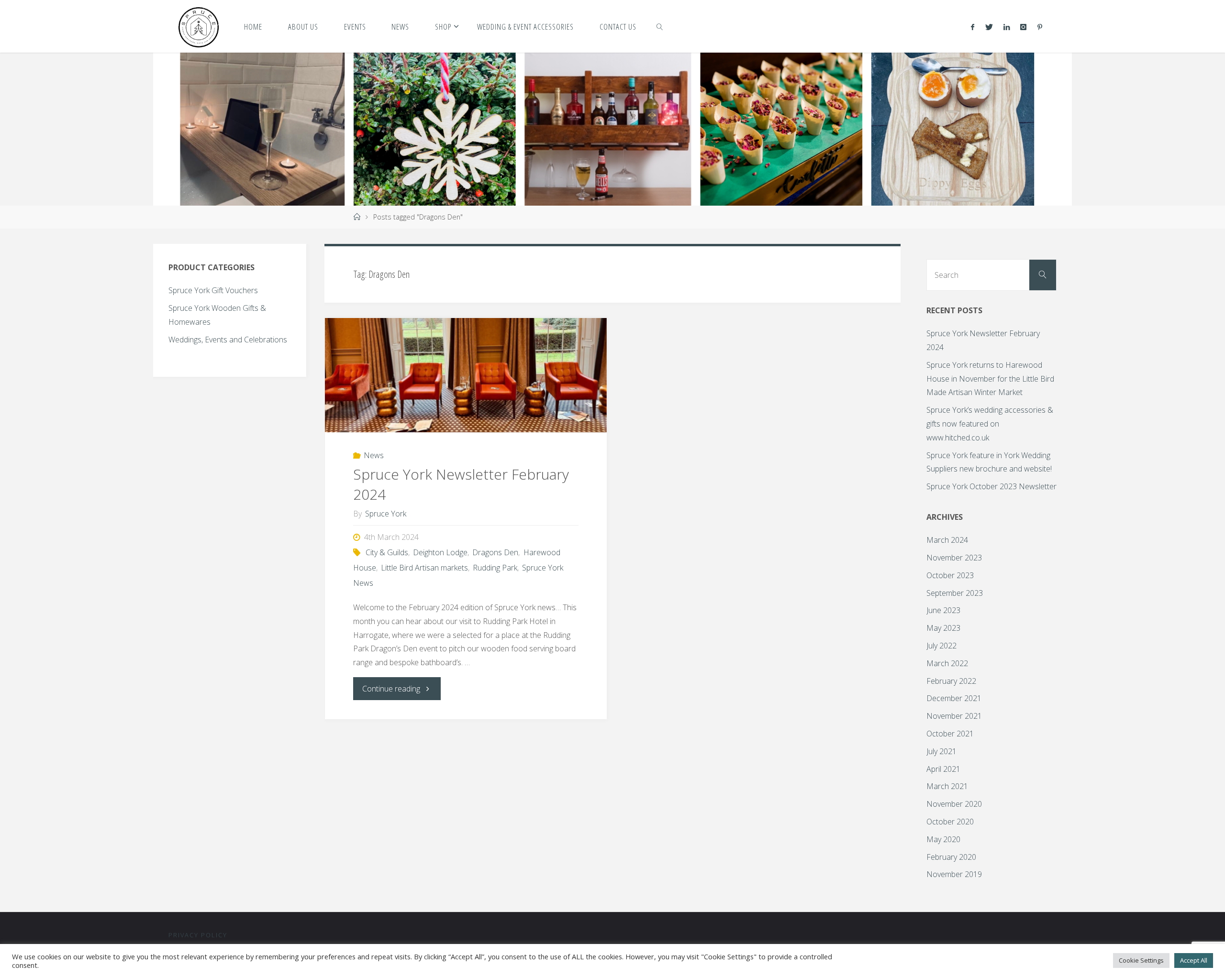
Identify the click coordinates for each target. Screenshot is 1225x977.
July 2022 (941, 645)
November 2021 (954, 716)
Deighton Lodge (440, 552)
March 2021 (947, 786)
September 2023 (954, 593)
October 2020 (950, 821)
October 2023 (950, 575)
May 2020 (943, 839)
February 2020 (951, 857)
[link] (659, 26)
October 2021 (950, 733)
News (374, 455)
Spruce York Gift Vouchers (213, 290)
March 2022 (947, 663)
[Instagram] (1023, 27)
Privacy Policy (197, 935)
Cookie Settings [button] (1141, 960)
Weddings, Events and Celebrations (227, 339)
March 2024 (947, 540)
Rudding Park (495, 567)
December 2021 (953, 698)
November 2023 (954, 557)
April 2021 (943, 769)
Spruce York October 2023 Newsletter (991, 486)
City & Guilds (387, 552)
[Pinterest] (1039, 27)
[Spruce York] (199, 26)
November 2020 (954, 804)
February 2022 (951, 681)
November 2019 (954, 874)
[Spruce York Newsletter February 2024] (466, 375)
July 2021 (941, 751)
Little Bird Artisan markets (424, 567)
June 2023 (943, 610)
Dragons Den (495, 552)
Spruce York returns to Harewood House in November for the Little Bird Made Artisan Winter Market (990, 379)
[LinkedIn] (1006, 27)
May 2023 (943, 628)
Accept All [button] (1193, 960)
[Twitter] (989, 27)
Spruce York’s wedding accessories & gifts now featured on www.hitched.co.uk (989, 424)
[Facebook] (973, 27)
